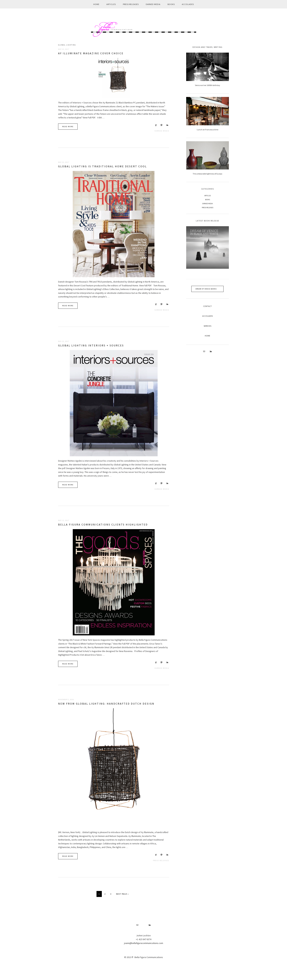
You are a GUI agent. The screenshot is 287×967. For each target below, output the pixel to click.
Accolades (207, 316)
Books (207, 200)
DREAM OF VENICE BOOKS (206, 289)
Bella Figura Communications (143, 29)
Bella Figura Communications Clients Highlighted (103, 524)
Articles (207, 196)
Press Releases (161, 860)
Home (207, 335)
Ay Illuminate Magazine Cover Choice (91, 53)
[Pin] (161, 125)
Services (207, 326)
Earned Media (162, 131)
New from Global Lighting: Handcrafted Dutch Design (106, 703)
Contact (207, 306)
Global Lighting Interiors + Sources (91, 345)
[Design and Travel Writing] (207, 67)
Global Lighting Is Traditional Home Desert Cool (102, 166)
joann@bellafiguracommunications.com (143, 943)
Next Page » (122, 894)
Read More (67, 126)
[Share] (156, 125)
